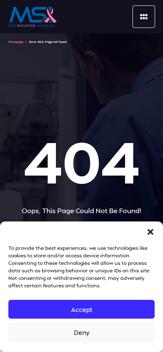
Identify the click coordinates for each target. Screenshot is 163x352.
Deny (81, 332)
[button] (150, 232)
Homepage (15, 42)
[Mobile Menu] (144, 17)
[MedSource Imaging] (32, 17)
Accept (81, 309)
